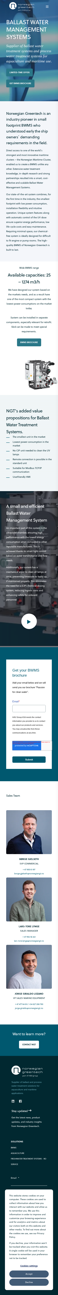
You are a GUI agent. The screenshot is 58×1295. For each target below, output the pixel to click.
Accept (29, 1273)
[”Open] (47, 6)
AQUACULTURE (17, 1153)
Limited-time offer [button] (19, 72)
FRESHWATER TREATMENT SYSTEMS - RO (28, 1158)
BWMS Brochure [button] (29, 342)
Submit (29, 759)
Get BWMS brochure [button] (20, 83)
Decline (29, 1282)
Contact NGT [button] (29, 1044)
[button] (29, 621)
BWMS (13, 1147)
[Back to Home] (21, 9)
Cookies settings (29, 1265)
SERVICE (14, 1164)
